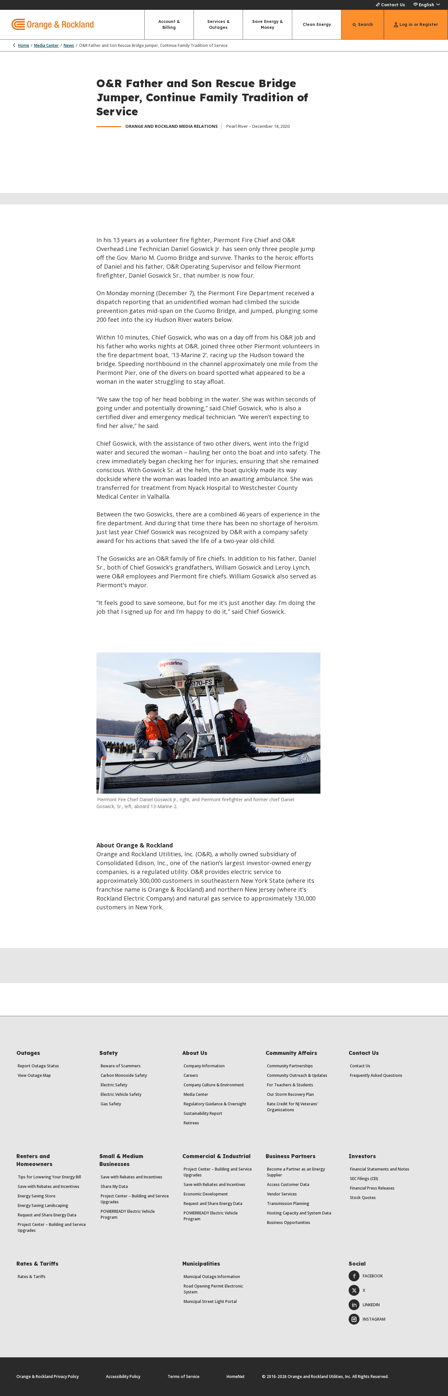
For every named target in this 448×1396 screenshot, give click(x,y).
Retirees (191, 1123)
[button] (426, 5)
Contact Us (393, 4)
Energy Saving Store (36, 1196)
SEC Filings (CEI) (364, 1178)
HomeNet (236, 1376)
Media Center (46, 45)
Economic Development (206, 1194)
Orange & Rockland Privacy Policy (47, 1376)
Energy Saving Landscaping (43, 1205)
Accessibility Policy (123, 1376)
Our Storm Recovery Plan (290, 1094)
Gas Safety (111, 1104)
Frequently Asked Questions (376, 1075)
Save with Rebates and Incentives (48, 1186)
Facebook (373, 1276)
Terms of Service (183, 1376)
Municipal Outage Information (212, 1276)
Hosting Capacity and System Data (299, 1213)
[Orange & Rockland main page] (46, 24)
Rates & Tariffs (32, 1276)
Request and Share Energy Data (47, 1215)
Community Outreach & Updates (297, 1075)
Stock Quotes (363, 1197)
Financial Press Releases (372, 1188)
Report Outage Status (38, 1066)
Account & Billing (169, 24)
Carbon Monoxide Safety (124, 1075)
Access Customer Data (288, 1184)
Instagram (374, 1319)
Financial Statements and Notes (379, 1169)
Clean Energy (317, 24)
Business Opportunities (288, 1222)
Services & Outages (218, 24)
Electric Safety (114, 1085)
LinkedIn (371, 1305)
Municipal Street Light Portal (210, 1301)
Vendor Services (282, 1194)
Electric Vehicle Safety (121, 1094)
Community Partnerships (290, 1066)
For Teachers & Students (290, 1085)
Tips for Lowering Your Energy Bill (49, 1177)
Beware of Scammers (121, 1066)
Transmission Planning (288, 1203)
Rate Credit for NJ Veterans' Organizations (292, 1107)
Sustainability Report (203, 1113)
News (69, 45)
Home (23, 45)
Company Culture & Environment (214, 1085)
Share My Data (114, 1186)
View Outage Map (34, 1075)
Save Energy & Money (267, 24)
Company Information (204, 1066)
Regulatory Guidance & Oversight (215, 1104)
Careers (191, 1075)
